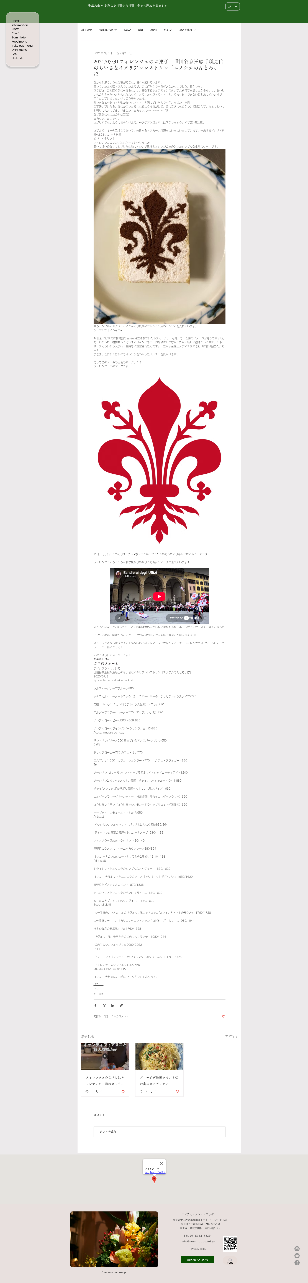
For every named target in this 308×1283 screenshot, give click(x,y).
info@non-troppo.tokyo (198, 1241)
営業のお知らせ (108, 30)
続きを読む (185, 30)
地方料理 (99, 994)
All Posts (86, 30)
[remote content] (159, 596)
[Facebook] (297, 1262)
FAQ (14, 54)
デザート (99, 989)
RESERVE (17, 58)
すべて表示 (231, 1036)
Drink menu (19, 50)
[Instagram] (297, 1248)
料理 (140, 30)
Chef (15, 33)
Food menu (19, 42)
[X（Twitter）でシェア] (104, 1005)
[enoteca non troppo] (95, 1261)
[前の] (75, 1239)
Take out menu (22, 46)
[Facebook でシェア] (95, 1005)
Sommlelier (19, 37)
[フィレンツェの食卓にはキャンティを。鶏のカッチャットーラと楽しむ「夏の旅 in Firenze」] (105, 1056)
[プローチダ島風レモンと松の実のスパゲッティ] (159, 1056)
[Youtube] (297, 1255)
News (127, 30)
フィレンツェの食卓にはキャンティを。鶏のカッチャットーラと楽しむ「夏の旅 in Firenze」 (105, 1081)
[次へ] (152, 1239)
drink (153, 30)
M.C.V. (168, 30)
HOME (16, 21)
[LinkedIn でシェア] (112, 1005)
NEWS (15, 29)
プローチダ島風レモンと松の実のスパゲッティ (159, 1080)
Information (20, 25)
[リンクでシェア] (121, 1005)
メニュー (99, 984)
